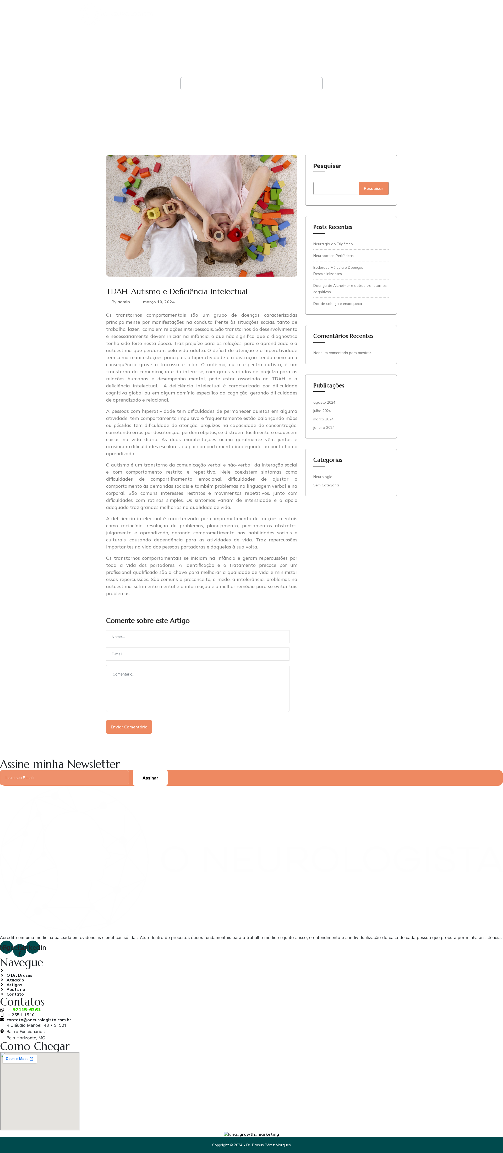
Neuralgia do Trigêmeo (333, 243)
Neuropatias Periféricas (333, 255)
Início (194, 83)
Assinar (150, 778)
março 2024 (323, 419)
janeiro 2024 (324, 427)
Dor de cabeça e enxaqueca (337, 303)
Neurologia (218, 83)
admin (123, 301)
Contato (409, 15)
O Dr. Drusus (281, 15)
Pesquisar (327, 166)
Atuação (315, 15)
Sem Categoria (326, 485)
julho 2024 (322, 410)
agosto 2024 (324, 402)
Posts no (374, 15)
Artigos (343, 15)
